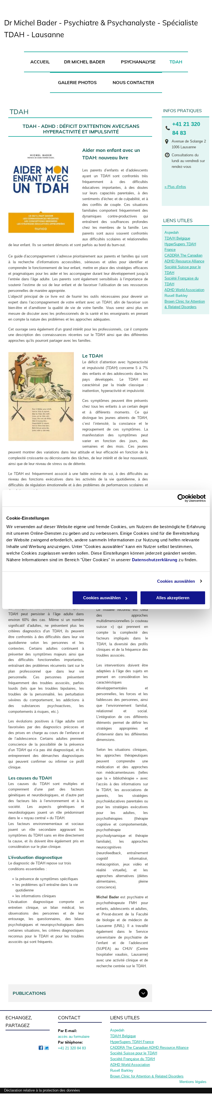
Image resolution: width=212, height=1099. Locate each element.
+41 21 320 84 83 (72, 1048)
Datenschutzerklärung (154, 559)
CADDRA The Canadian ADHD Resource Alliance (149, 1048)
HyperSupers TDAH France (132, 1042)
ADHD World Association (184, 290)
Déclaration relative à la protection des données (42, 1090)
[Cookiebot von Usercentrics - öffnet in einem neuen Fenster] (181, 498)
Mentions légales (192, 1082)
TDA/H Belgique (177, 238)
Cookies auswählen (176, 581)
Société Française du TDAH (132, 1059)
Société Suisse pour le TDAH (133, 1053)
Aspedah (172, 232)
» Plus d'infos (175, 187)
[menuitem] (40, 62)
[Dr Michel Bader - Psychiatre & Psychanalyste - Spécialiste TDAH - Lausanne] (41, 1048)
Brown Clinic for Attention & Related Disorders (147, 1076)
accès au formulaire (73, 1036)
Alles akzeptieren (172, 597)
